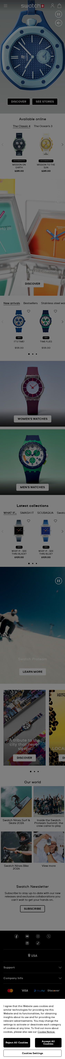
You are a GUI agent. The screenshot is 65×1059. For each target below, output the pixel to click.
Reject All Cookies (17, 1042)
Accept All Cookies (48, 1042)
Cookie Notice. (46, 1032)
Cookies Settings (32, 1053)
